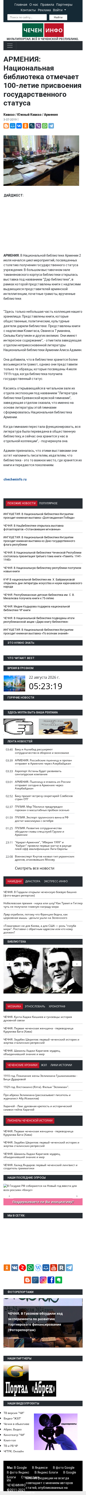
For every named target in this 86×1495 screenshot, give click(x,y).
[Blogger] (6, 126)
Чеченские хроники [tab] (22, 1065)
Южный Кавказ (29, 114)
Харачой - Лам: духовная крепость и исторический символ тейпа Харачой (37, 1107)
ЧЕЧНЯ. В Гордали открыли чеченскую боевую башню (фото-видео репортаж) (40, 893)
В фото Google (64, 1467)
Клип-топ (10, 1440)
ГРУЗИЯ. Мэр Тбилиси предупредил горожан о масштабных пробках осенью (42, 808)
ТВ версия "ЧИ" (14, 1413)
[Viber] (38, 126)
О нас (33, 4)
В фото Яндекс (18, 1472)
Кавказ (9, 114)
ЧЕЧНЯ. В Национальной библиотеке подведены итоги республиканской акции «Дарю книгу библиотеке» (39, 620)
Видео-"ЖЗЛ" (12, 1418)
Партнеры (64, 4)
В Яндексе (40, 1467)
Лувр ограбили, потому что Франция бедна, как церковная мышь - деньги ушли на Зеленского (35, 916)
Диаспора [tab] (32, 881)
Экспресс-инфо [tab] (56, 881)
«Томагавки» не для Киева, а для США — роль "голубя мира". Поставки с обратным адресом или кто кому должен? (39, 929)
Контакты (28, 10)
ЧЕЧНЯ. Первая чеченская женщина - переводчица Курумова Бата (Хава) (38, 1030)
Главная (20, 4)
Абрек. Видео (13, 1429)
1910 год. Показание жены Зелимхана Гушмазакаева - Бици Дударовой (40, 1077)
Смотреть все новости (34, 868)
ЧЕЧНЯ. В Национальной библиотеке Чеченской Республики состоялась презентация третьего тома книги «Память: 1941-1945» (42, 556)
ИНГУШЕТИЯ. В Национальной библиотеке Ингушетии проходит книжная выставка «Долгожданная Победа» (39, 515)
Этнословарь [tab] (35, 1006)
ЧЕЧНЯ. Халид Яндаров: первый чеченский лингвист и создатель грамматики (40, 1166)
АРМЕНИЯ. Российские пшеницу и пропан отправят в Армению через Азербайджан (43, 762)
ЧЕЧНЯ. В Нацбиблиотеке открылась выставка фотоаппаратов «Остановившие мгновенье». (33, 527)
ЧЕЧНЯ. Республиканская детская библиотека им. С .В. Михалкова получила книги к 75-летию (39, 596)
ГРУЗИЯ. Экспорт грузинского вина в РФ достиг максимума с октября (42, 819)
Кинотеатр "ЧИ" (14, 1435)
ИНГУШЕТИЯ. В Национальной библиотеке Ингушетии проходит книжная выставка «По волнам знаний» (38, 631)
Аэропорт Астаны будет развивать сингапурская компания (38, 772)
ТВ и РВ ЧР (11, 1446)
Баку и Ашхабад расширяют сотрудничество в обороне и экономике (42, 751)
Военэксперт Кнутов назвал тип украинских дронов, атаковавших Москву (44, 858)
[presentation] (76, 963)
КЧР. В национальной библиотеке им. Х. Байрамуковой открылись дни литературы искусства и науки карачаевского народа (42, 583)
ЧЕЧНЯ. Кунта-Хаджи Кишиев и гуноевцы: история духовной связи (37, 1018)
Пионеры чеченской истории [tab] (30, 1120)
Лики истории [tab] (61, 1065)
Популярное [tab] (48, 503)
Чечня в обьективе (16, 1424)
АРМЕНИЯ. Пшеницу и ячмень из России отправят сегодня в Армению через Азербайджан (43, 785)
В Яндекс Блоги (46, 1472)
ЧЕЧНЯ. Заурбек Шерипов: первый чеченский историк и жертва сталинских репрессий (41, 1041)
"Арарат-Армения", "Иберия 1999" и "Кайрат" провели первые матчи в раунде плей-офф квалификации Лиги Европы (43, 845)
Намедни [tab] (15, 881)
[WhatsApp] (44, 126)
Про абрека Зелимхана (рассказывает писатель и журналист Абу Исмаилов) (37, 1096)
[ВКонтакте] (19, 126)
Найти (58, 17)
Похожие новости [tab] (22, 503)
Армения (51, 114)
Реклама (44, 10)
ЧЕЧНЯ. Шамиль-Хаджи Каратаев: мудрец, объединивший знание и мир (32, 1052)
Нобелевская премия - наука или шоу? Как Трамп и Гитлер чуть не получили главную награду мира (43, 905)
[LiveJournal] (32, 126)
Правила (47, 4)
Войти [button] (58, 10)
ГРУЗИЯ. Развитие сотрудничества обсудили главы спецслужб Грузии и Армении (39, 831)
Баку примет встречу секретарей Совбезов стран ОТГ (44, 797)
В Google (20, 1467)
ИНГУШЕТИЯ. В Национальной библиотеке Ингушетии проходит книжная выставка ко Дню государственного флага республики (39, 541)
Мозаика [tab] (14, 1006)
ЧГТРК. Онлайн (14, 1451)
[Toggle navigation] (9, 45)
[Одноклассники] (25, 126)
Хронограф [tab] (57, 1006)
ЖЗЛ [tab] (44, 1065)
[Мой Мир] (12, 126)
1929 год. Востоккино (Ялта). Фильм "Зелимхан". (36, 1087)
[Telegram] (51, 126)
